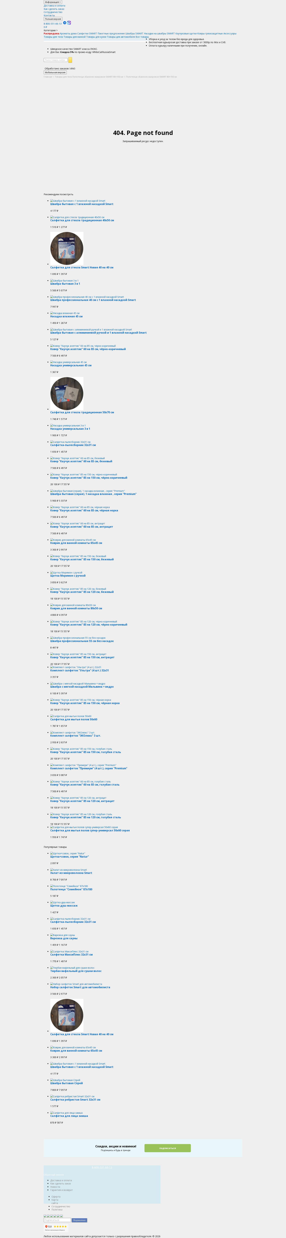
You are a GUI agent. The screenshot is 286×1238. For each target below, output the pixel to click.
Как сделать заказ (54, 8)
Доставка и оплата (54, 5)
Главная (48, 76)
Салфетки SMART (87, 33)
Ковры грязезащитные (210, 33)
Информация (53, 1)
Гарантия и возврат (61, 1190)
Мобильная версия (55, 72)
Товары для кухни (96, 36)
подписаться (167, 1148)
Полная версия (53, 18)
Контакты (49, 15)
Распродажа (51, 33)
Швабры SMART (134, 33)
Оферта (55, 1196)
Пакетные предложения (111, 33)
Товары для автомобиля (121, 36)
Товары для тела (53, 36)
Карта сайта (54, 1201)
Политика (56, 1209)
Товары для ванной (75, 36)
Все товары (142, 36)
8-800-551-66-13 (53, 23)
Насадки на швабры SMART (159, 33)
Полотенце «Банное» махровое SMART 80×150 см (97, 76)
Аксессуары (229, 33)
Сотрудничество (53, 12)
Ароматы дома (68, 33)
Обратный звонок (54, 1174)
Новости (55, 1186)
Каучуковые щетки (186, 33)
